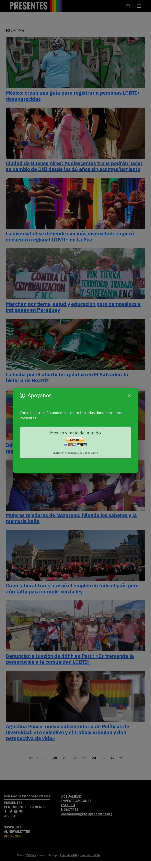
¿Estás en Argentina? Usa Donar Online (75, 452)
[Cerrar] (129, 395)
